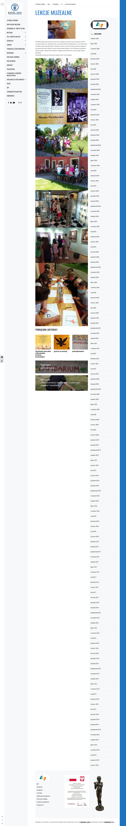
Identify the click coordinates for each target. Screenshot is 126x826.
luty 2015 (93, 709)
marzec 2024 (95, 181)
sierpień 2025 (95, 99)
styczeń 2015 (95, 714)
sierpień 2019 (95, 455)
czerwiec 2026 (95, 49)
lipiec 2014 (94, 745)
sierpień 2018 (95, 501)
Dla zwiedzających (13, 37)
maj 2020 (93, 414)
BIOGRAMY (10, 53)
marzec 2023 (95, 242)
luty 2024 (93, 186)
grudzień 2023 (95, 196)
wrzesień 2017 (95, 557)
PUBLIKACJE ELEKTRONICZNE (16, 49)
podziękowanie (78, 351)
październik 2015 (96, 668)
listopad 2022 (95, 262)
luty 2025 (93, 125)
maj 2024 (93, 170)
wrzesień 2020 (95, 394)
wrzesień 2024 (95, 150)
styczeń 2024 (95, 191)
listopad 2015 (95, 663)
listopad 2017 (95, 547)
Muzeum (9, 33)
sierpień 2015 (95, 679)
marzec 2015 (95, 704)
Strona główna (12, 20)
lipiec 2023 (94, 221)
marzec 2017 (95, 587)
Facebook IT (40, 805)
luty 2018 (93, 531)
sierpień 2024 (95, 155)
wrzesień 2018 (95, 496)
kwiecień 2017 (95, 582)
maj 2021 (93, 353)
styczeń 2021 (95, 374)
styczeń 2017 (95, 597)
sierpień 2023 (95, 216)
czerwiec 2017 (95, 572)
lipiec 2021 (94, 343)
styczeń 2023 (95, 252)
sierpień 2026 (95, 38)
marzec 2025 (95, 120)
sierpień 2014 (95, 740)
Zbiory (9, 45)
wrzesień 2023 (95, 211)
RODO (9, 84)
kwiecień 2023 (95, 237)
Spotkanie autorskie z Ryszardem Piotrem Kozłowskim (43, 354)
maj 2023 (93, 231)
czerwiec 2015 (95, 689)
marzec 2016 (95, 648)
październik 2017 (96, 552)
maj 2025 (93, 110)
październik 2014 (96, 729)
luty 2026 (93, 69)
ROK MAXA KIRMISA (13, 57)
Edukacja (10, 41)
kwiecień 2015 (95, 699)
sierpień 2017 (95, 562)
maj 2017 (93, 577)
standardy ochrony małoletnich (14, 74)
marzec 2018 (95, 526)
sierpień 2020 (95, 399)
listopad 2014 (95, 724)
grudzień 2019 (95, 440)
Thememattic (108, 822)
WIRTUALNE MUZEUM (13, 24)
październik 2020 (96, 389)
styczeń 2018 (95, 536)
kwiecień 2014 (95, 760)
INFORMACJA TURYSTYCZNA (16, 28)
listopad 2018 (95, 486)
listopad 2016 (95, 608)
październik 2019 (96, 450)
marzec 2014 (95, 765)
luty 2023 (93, 247)
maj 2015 (93, 694)
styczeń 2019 (95, 475)
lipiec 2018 (94, 506)
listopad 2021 (95, 323)
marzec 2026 (95, 64)
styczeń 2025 (95, 130)
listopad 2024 (95, 140)
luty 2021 (93, 369)
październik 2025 (96, 89)
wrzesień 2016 (95, 618)
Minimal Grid (85, 822)
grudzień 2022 (95, 257)
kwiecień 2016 (95, 643)
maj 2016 (93, 638)
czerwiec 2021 (95, 348)
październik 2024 (96, 145)
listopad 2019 (95, 445)
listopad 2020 (95, 384)
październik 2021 (96, 328)
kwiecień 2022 (95, 298)
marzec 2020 (95, 425)
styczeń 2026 (95, 74)
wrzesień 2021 (95, 333)
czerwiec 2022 (95, 287)
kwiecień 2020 (95, 419)
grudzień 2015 (95, 658)
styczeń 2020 (95, 435)
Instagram (40, 790)
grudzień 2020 (95, 379)
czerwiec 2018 (95, 511)
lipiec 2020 (94, 404)
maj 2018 (93, 516)
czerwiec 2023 (95, 226)
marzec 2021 (95, 364)
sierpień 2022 (95, 277)
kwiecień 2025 (95, 115)
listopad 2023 (95, 201)
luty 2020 (93, 430)
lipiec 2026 (94, 43)
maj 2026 (93, 54)
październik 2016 (96, 613)
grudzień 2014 (95, 719)
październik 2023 (96, 206)
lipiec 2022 (94, 282)
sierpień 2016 (95, 623)
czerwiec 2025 (95, 104)
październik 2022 (96, 267)
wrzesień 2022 (95, 272)
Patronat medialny (42, 799)
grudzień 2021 (95, 318)
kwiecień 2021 (95, 359)
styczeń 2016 (95, 653)
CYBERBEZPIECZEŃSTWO (14, 92)
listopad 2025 (95, 84)
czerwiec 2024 (95, 165)
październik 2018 (96, 491)
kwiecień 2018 (95, 521)
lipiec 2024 (94, 160)
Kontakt (10, 65)
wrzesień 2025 (95, 94)
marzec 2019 (95, 465)
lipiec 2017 (94, 567)
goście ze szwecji (60, 351)
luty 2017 (93, 592)
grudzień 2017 (95, 541)
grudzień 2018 (95, 480)
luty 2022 (93, 308)
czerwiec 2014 (95, 750)
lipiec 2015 (94, 684)
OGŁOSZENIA (11, 69)
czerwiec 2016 (95, 633)
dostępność (11, 61)
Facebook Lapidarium (43, 802)
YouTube (39, 793)
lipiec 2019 (94, 460)
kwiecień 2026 (95, 59)
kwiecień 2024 (95, 176)
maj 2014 (93, 755)
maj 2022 (93, 292)
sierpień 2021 (95, 338)
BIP (8, 88)
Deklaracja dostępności (15, 79)
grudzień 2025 (95, 79)
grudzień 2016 (95, 602)
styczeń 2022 (95, 313)
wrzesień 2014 (95, 735)
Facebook (39, 787)
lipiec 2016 (94, 628)
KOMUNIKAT (10, 96)
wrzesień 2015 (95, 674)
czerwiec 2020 (95, 409)
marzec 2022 (95, 303)
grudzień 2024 (95, 135)
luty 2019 (93, 470)
